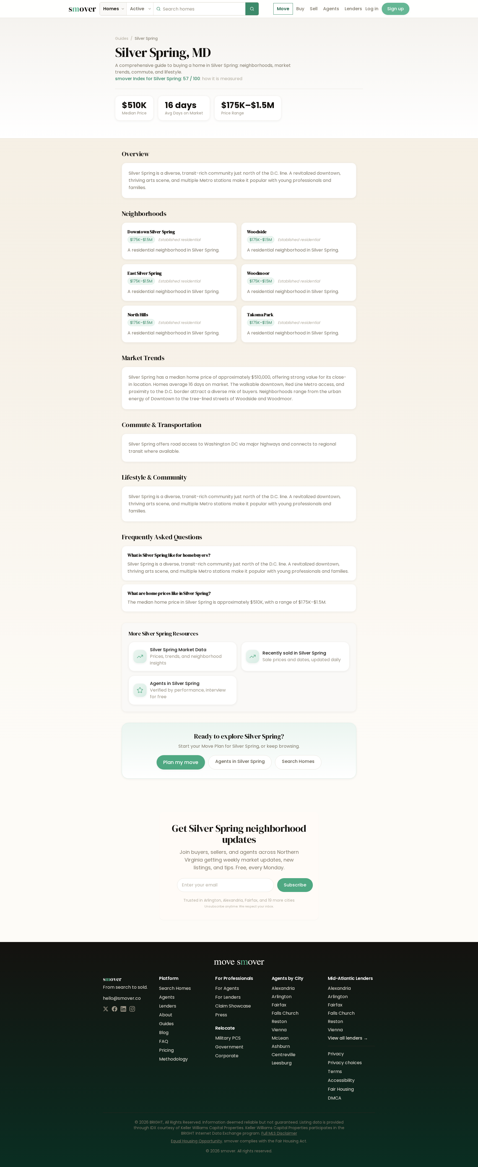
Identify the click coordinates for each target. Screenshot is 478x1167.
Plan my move (180, 762)
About (165, 1015)
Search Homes (298, 761)
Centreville (283, 1054)
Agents (331, 9)
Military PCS (228, 1038)
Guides (121, 38)
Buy (300, 9)
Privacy (336, 1054)
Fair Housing (341, 1089)
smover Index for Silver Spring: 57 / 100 (157, 78)
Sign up (395, 9)
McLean (280, 1038)
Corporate (226, 1056)
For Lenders (228, 997)
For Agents (227, 988)
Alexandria (283, 988)
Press (221, 1015)
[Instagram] (132, 1009)
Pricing (166, 1050)
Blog (163, 1032)
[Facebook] (114, 1009)
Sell (314, 9)
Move (283, 9)
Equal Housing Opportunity (196, 1141)
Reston (279, 1021)
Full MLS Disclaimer (279, 1133)
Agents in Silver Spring (240, 761)
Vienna (279, 1030)
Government (229, 1047)
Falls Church (285, 1013)
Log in (371, 9)
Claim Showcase (233, 1006)
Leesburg (282, 1063)
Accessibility (341, 1080)
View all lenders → (348, 1038)
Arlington (282, 996)
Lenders (353, 9)
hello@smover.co (122, 998)
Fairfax (279, 1005)
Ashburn (281, 1046)
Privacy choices (345, 1062)
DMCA (334, 1098)
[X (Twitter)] (105, 1009)
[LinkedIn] (123, 1009)
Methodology (173, 1059)
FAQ (163, 1041)
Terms (335, 1071)
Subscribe (295, 885)
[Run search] (252, 8)
